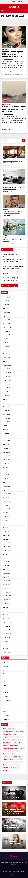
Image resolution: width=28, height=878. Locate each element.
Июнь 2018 (6, 645)
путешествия (6, 762)
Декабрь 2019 (7, 588)
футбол (5, 770)
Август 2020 (6, 558)
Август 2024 (6, 388)
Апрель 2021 (6, 531)
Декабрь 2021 (6, 501)
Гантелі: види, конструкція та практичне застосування (10, 795)
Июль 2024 (6, 391)
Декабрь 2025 (7, 327)
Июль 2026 (6, 301)
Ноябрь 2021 (6, 505)
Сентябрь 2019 (7, 596)
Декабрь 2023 (7, 418)
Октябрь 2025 (6, 335)
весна (14, 734)
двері (4, 739)
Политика (5, 209)
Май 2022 (5, 482)
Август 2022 (6, 471)
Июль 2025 (6, 346)
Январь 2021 (6, 539)
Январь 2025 (6, 369)
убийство (5, 767)
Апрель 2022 (6, 486)
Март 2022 (6, 490)
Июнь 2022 (6, 478)
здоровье (5, 745)
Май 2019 (5, 607)
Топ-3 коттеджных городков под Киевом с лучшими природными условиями (12, 239)
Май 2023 (5, 437)
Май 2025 (5, 354)
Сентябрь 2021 (7, 512)
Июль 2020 (6, 562)
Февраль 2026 (7, 319)
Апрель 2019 (6, 611)
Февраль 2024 (7, 410)
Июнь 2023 (6, 433)
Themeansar (14, 864)
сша (9, 764)
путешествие (19, 759)
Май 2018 (5, 649)
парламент (6, 759)
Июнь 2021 (6, 524)
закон (14, 742)
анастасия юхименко (8, 731)
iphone (9, 728)
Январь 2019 (6, 618)
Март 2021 (6, 535)
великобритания (7, 734)
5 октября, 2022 (8, 114)
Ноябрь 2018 (6, 626)
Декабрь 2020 (7, 543)
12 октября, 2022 (8, 59)
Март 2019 (6, 614)
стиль (4, 764)
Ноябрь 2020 (6, 546)
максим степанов (7, 756)
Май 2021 (5, 527)
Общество (6, 692)
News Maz (21, 862)
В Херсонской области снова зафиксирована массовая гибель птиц (14, 109)
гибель (22, 737)
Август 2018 (6, 637)
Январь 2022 (6, 497)
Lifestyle (5, 662)
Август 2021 (6, 516)
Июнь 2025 (6, 350)
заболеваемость (7, 742)
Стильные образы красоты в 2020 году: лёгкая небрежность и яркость (13, 54)
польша (12, 759)
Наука (4, 677)
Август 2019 (6, 599)
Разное (5, 158)
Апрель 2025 (6, 357)
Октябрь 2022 (6, 463)
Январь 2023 (6, 452)
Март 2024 (6, 406)
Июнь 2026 (6, 304)
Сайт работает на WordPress (8, 862)
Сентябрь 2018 (7, 633)
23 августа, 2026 (10, 846)
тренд (13, 764)
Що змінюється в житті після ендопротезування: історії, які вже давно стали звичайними (13, 279)
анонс (17, 731)
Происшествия (6, 104)
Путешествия (7, 704)
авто (14, 728)
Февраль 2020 (7, 580)
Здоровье (5, 666)
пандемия (20, 756)
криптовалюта (6, 753)
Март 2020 (6, 577)
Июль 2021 (6, 520)
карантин (21, 748)
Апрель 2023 (6, 440)
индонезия (6, 748)
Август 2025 (6, 342)
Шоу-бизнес (6, 715)
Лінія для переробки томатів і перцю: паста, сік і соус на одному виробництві (13, 261)
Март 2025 (6, 361)
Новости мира (7, 685)
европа (15, 739)
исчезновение (14, 748)
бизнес (22, 731)
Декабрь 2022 (7, 456)
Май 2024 (5, 399)
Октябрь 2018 (6, 630)
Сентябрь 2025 (7, 338)
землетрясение (14, 745)
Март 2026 (6, 316)
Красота (4, 49)
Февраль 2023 (7, 448)
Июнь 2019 (6, 603)
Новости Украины (8, 689)
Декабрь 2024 (7, 372)
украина (12, 767)
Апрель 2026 (6, 312)
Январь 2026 (6, 323)
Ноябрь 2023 (6, 422)
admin (17, 59)
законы (20, 742)
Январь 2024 (6, 414)
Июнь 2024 (6, 395)
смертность (15, 762)
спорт (21, 762)
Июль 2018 (6, 641)
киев (4, 751)
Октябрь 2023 (6, 425)
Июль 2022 (6, 475)
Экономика (6, 719)
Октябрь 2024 (7, 380)
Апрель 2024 (6, 403)
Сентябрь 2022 (7, 467)
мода (15, 756)
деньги (9, 739)
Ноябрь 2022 (6, 459)
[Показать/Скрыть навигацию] (25, 10)
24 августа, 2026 (10, 829)
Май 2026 (5, 308)
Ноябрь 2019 (6, 592)
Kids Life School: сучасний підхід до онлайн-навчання (12, 843)
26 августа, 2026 (10, 797)
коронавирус (10, 751)
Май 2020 (5, 569)
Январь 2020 (6, 584)
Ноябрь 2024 (6, 376)
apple (4, 728)
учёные (17, 767)
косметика (18, 751)
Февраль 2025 (7, 365)
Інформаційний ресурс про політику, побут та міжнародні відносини (14, 827)
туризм (18, 764)
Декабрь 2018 (7, 622)
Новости (5, 681)
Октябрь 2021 (6, 509)
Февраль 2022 (7, 493)
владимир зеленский (8, 737)
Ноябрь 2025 (6, 331)
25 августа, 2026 (10, 813)
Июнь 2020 (6, 565)
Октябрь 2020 (7, 550)
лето (13, 753)
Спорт (4, 711)
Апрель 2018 (6, 652)
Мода (4, 673)
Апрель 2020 (6, 573)
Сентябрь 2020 (7, 554)
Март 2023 (6, 444)
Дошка (14, 6)
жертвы (20, 739)
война (16, 737)
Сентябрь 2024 (7, 384)
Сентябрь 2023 (7, 429)
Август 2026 (6, 297)
